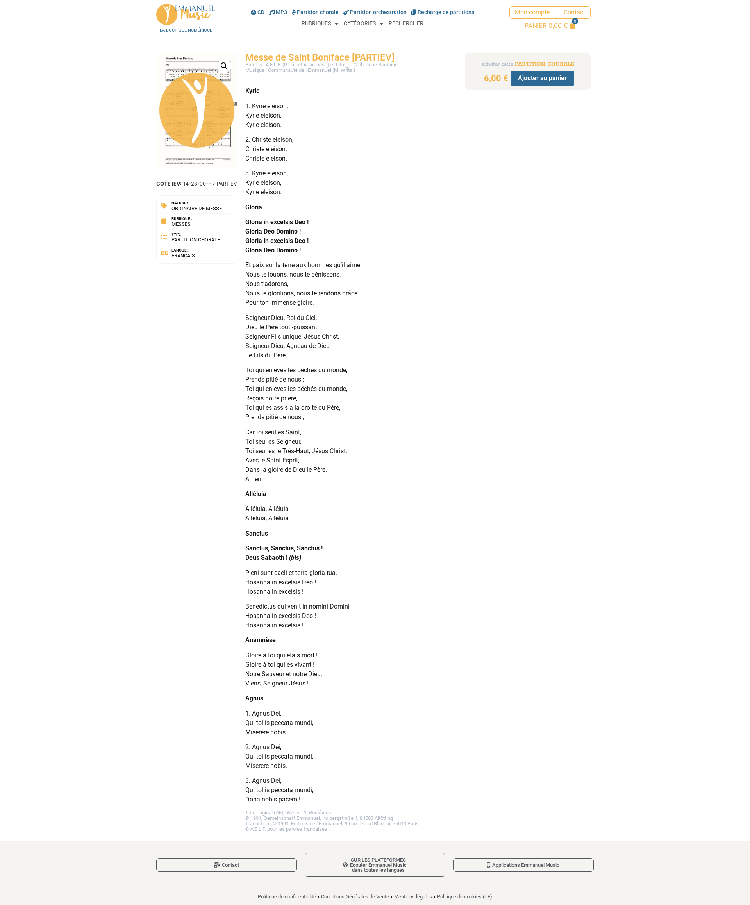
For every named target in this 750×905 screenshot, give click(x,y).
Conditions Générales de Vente (355, 897)
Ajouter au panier (542, 78)
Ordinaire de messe (196, 208)
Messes (181, 224)
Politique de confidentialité (287, 897)
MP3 (281, 12)
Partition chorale (318, 12)
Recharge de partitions (446, 12)
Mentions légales (413, 897)
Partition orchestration (378, 12)
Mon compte (532, 12)
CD (260, 12)
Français (183, 256)
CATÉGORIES (360, 23)
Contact (574, 12)
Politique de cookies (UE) (464, 897)
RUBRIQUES (316, 23)
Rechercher (406, 23)
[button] (224, 66)
